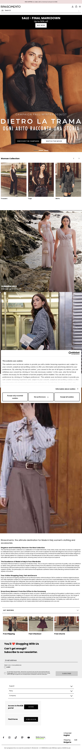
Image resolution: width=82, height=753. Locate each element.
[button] (36, 150)
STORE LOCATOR (31, 719)
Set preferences (40, 397)
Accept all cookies (67, 397)
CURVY (8, 667)
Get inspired (8, 610)
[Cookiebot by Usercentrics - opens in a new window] (70, 353)
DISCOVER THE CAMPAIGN (28, 141)
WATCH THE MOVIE (54, 141)
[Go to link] (41, 90)
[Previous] (74, 158)
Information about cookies (65, 389)
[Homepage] (20, 7)
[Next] (79, 158)
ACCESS (31, 707)
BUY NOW (41, 25)
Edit (75, 740)
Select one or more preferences (12, 665)
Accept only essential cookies (15, 397)
